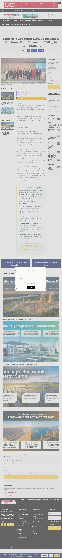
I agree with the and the (32, 282)
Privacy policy (32, 283)
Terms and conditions (35, 282)
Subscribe (31, 287)
